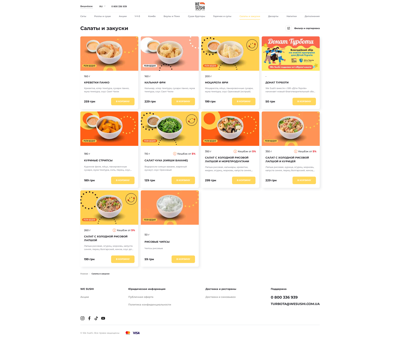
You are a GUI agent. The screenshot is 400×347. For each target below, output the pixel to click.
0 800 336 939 (119, 6)
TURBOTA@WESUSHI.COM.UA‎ (295, 304)
